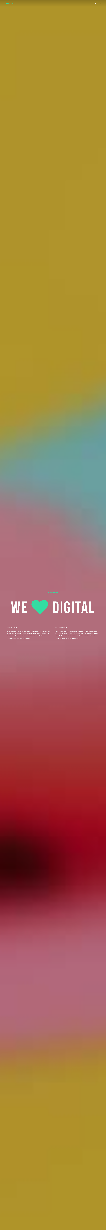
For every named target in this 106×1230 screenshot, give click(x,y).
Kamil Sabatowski (9, 3)
